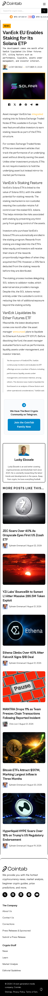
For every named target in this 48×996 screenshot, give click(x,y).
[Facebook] (9, 104)
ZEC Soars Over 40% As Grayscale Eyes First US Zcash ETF (23, 535)
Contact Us (8, 917)
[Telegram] (31, 104)
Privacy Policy (19, 992)
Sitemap (8, 992)
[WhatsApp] (20, 104)
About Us (7, 911)
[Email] (37, 104)
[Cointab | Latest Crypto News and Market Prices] (12, 4)
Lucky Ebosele (16, 67)
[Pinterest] (26, 104)
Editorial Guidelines (11, 970)
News (7, 26)
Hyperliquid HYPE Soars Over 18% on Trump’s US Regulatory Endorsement (23, 835)
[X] (15, 104)
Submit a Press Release (13, 937)
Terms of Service (33, 992)
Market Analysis (10, 964)
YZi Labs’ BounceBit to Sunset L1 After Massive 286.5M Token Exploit (24, 596)
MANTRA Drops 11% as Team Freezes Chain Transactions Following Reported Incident (22, 714)
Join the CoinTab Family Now (24, 424)
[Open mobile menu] (44, 4)
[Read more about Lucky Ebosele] (5, 67)
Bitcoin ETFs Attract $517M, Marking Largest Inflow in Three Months (21, 774)
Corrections (8, 924)
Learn (5, 957)
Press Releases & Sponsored (16, 930)
